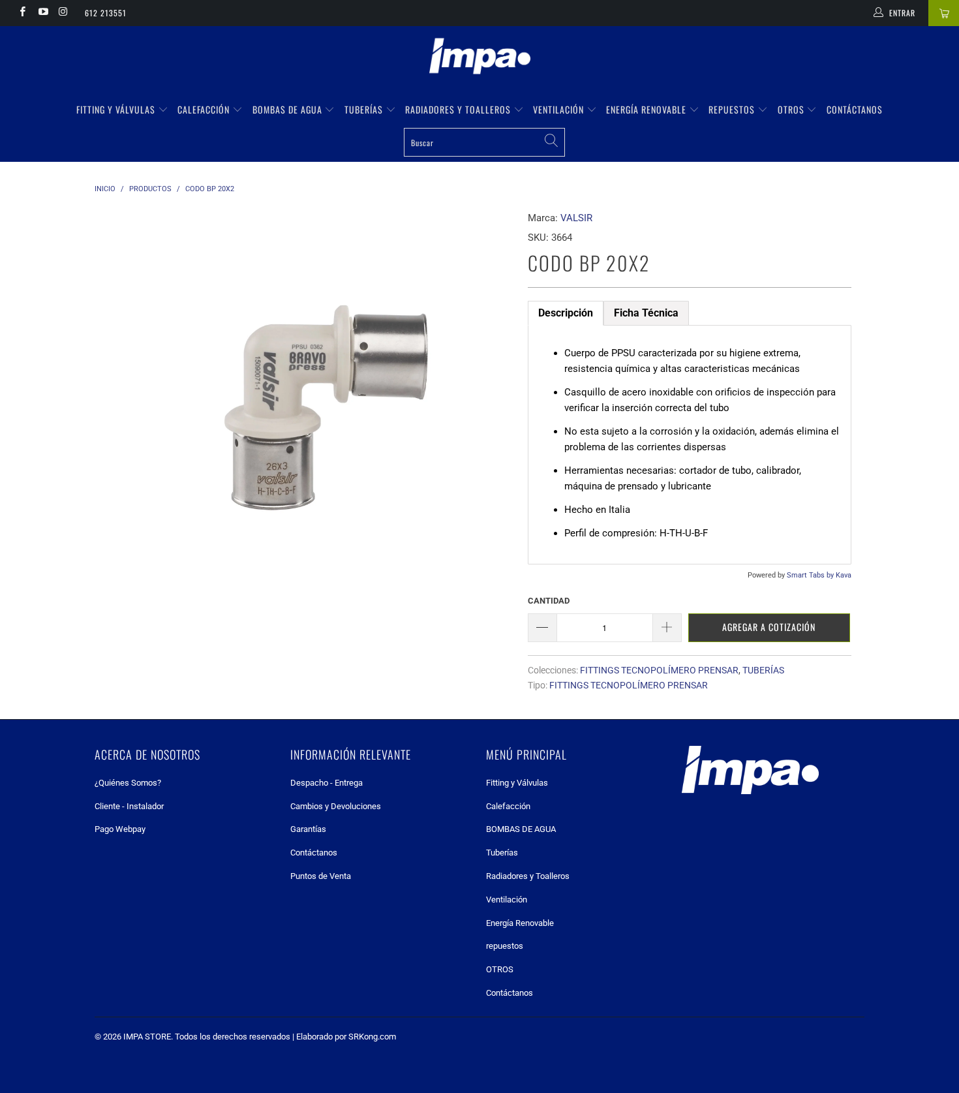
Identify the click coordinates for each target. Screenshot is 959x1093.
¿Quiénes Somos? (128, 783)
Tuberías (365, 109)
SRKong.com (372, 1036)
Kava (843, 575)
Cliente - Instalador (129, 806)
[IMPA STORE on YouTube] (42, 13)
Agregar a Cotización (768, 627)
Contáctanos (855, 109)
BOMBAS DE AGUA (288, 109)
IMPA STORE (147, 1036)
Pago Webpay (120, 829)
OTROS (792, 109)
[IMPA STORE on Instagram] (62, 13)
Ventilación (559, 109)
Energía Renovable (647, 109)
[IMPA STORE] (479, 57)
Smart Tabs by (811, 575)
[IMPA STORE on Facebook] (21, 13)
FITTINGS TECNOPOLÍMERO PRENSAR (659, 670)
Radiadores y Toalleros (459, 109)
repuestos (732, 109)
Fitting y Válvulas (117, 109)
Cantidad (549, 601)
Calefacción (204, 109)
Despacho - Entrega (326, 783)
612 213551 (106, 12)
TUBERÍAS (763, 670)
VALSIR (576, 218)
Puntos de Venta (320, 876)
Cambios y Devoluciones (335, 806)
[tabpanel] (689, 444)
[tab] (565, 313)
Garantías (308, 829)
